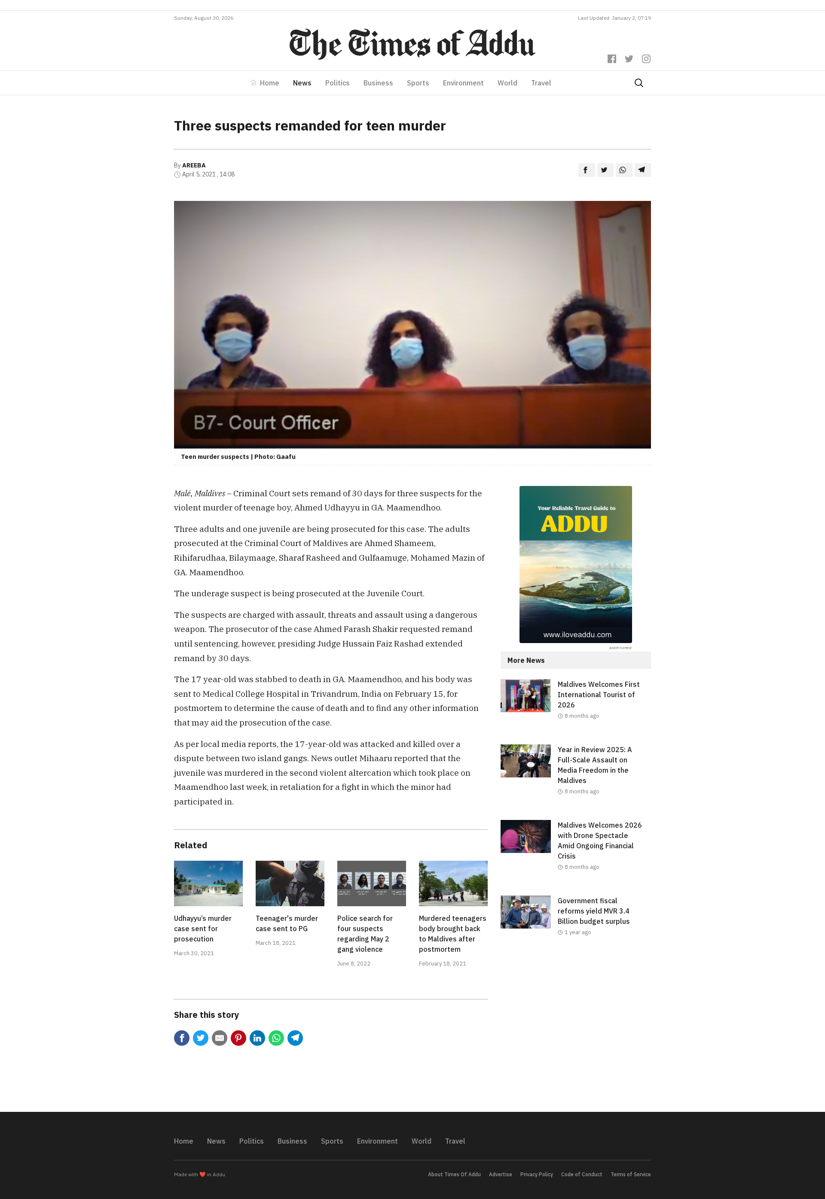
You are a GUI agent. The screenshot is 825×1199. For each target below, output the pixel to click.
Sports (418, 83)
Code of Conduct (581, 1174)
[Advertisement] (576, 1031)
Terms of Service (631, 1174)
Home (269, 83)
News (302, 83)
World (507, 83)
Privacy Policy (536, 1174)
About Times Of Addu (454, 1174)
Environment (463, 83)
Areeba (194, 165)
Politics (337, 83)
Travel (541, 83)
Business (378, 83)
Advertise (500, 1174)
